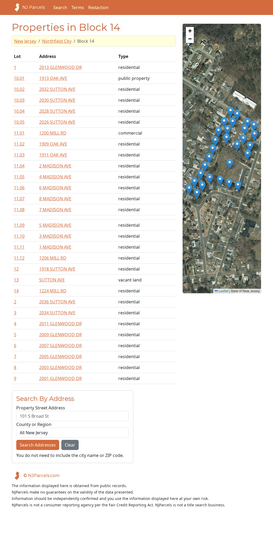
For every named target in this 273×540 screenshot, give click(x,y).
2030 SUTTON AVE (57, 100)
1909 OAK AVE (53, 144)
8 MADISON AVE (55, 199)
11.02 (19, 144)
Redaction (98, 7)
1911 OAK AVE (53, 155)
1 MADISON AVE (55, 247)
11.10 (19, 236)
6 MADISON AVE (55, 188)
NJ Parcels (33, 7)
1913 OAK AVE (53, 78)
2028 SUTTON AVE (57, 111)
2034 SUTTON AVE (57, 313)
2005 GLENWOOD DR (60, 356)
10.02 (19, 89)
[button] (189, 189)
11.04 (19, 166)
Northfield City (56, 41)
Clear (70, 445)
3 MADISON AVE (55, 236)
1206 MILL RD (52, 258)
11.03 (19, 155)
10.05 (19, 122)
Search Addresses (38, 445)
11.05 (19, 177)
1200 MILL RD (52, 133)
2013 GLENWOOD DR (60, 67)
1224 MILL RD (52, 291)
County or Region (33, 424)
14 (16, 291)
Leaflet (223, 290)
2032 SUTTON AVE (57, 89)
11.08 (19, 210)
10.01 (19, 78)
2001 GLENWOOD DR (60, 378)
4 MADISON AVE (55, 177)
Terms (77, 7)
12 (16, 269)
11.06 (19, 188)
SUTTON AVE (52, 280)
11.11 (19, 247)
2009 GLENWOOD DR (60, 335)
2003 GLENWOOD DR (60, 367)
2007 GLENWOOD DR (60, 346)
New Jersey (25, 41)
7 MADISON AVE (55, 210)
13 (16, 280)
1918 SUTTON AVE (57, 269)
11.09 (19, 225)
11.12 (19, 258)
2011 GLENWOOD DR (60, 324)
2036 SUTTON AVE (57, 302)
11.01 (19, 133)
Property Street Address (40, 408)
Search (60, 7)
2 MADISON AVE (55, 166)
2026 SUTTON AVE (57, 122)
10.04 (19, 111)
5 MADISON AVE (55, 225)
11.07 (19, 199)
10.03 (19, 100)
